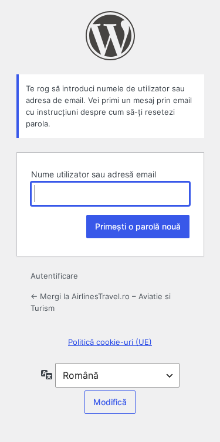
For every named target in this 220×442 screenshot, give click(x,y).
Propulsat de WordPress (110, 35)
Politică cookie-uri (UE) (110, 342)
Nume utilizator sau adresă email (93, 174)
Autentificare (54, 275)
